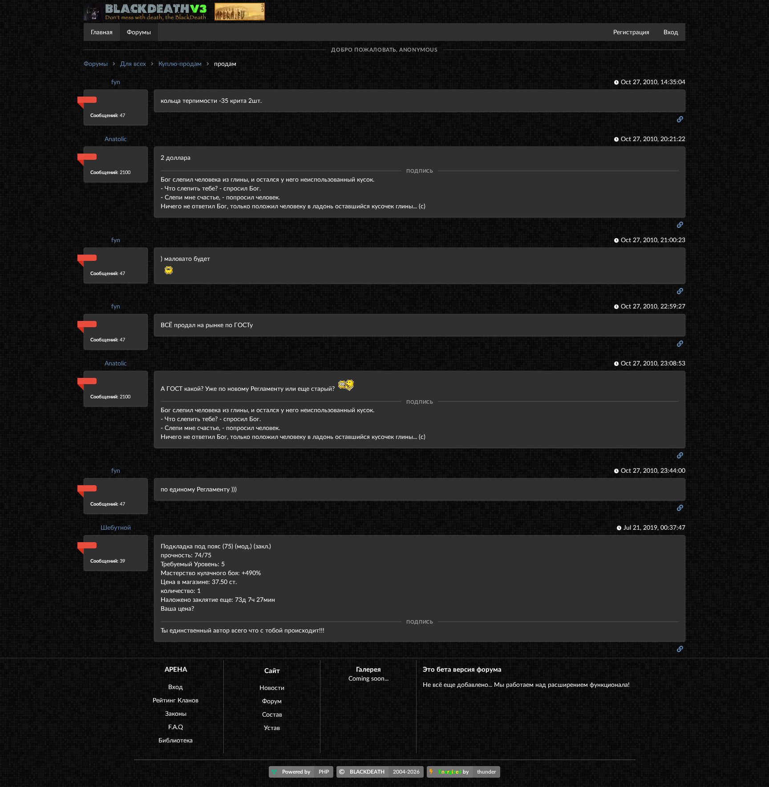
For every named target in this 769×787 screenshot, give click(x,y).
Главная (102, 32)
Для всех (133, 63)
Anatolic (116, 138)
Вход (671, 32)
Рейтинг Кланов (175, 700)
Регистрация (631, 32)
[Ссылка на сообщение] (680, 119)
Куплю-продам (180, 63)
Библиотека (175, 740)
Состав (272, 714)
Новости (271, 687)
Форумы (139, 32)
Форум (272, 701)
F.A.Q (175, 726)
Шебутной (116, 527)
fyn (115, 81)
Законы (175, 713)
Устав (272, 727)
